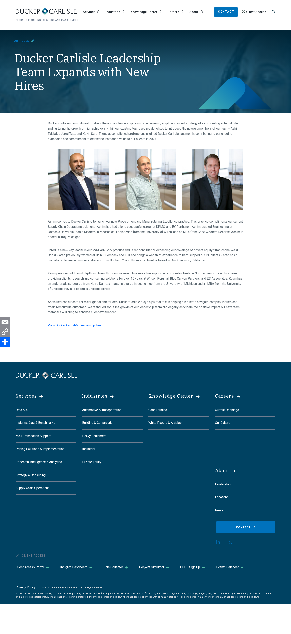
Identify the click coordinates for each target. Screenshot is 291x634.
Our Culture (222, 423)
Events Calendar (227, 567)
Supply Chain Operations (32, 488)
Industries (113, 12)
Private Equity (91, 462)
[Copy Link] (5, 332)
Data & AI (22, 410)
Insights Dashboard (73, 567)
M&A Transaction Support (33, 436)
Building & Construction (98, 423)
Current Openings (227, 410)
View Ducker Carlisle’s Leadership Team (75, 325)
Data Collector (113, 567)
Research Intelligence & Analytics (39, 462)
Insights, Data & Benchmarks (35, 423)
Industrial (88, 449)
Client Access (256, 12)
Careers (173, 12)
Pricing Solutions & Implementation (40, 449)
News (219, 510)
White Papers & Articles (165, 423)
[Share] (5, 342)
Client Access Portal (30, 567)
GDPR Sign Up (190, 567)
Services (89, 12)
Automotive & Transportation (101, 410)
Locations (222, 497)
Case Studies (157, 410)
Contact (226, 11)
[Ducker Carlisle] (46, 375)
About (193, 12)
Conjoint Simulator (151, 567)
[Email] (5, 322)
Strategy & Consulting (31, 475)
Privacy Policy (25, 587)
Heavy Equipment (94, 436)
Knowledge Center (143, 12)
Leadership (223, 484)
